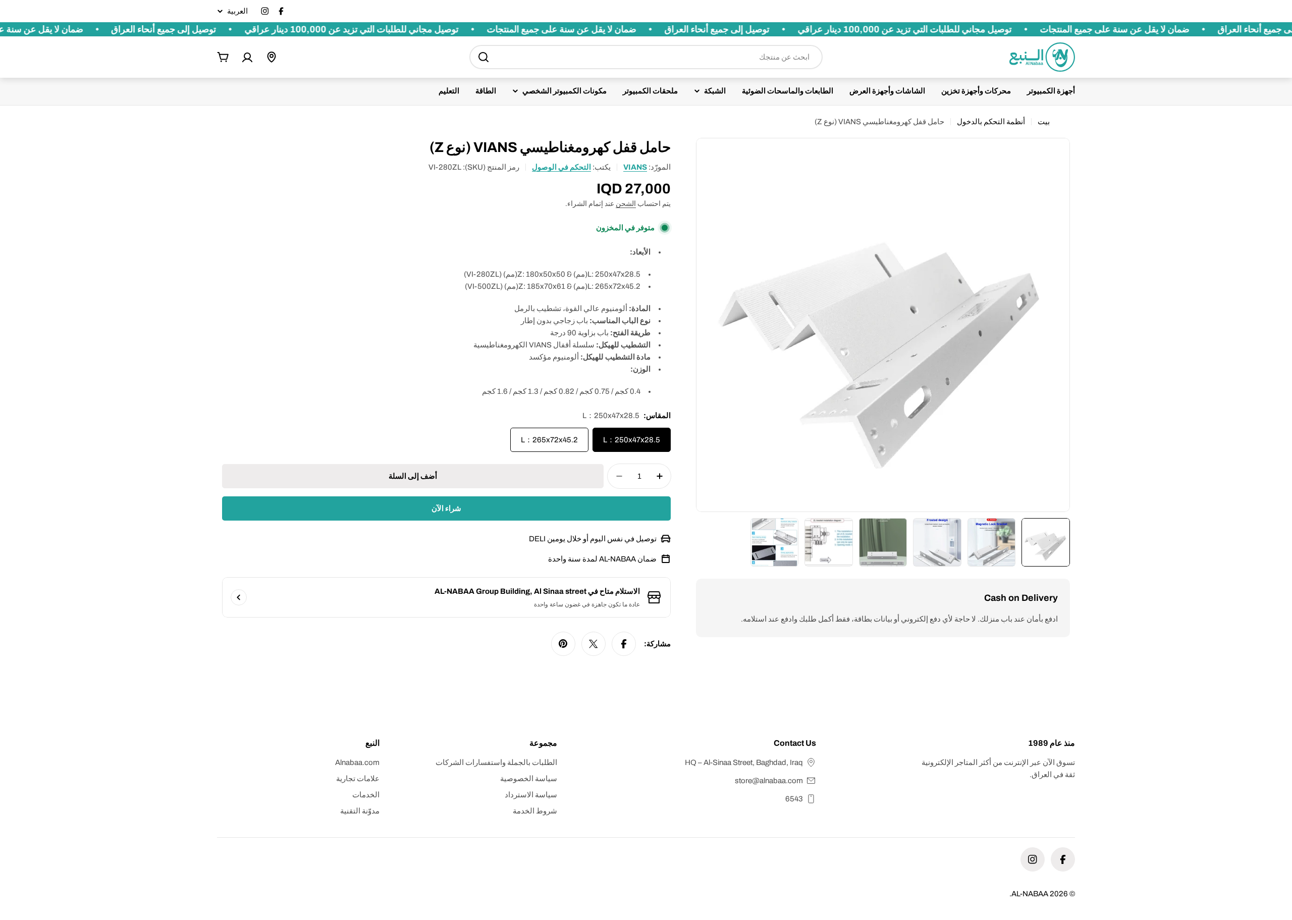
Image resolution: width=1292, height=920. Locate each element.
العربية (237, 11)
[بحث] (483, 57)
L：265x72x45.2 (549, 440)
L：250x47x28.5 (631, 440)
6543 (794, 799)
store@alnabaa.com (769, 781)
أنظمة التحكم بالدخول (991, 122)
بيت (1044, 122)
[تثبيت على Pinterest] (563, 644)
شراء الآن (446, 508)
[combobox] (646, 57)
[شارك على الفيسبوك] (624, 644)
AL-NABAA (1029, 894)
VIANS (635, 167)
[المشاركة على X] (593, 644)
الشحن (626, 204)
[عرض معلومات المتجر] (239, 597)
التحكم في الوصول (561, 167)
